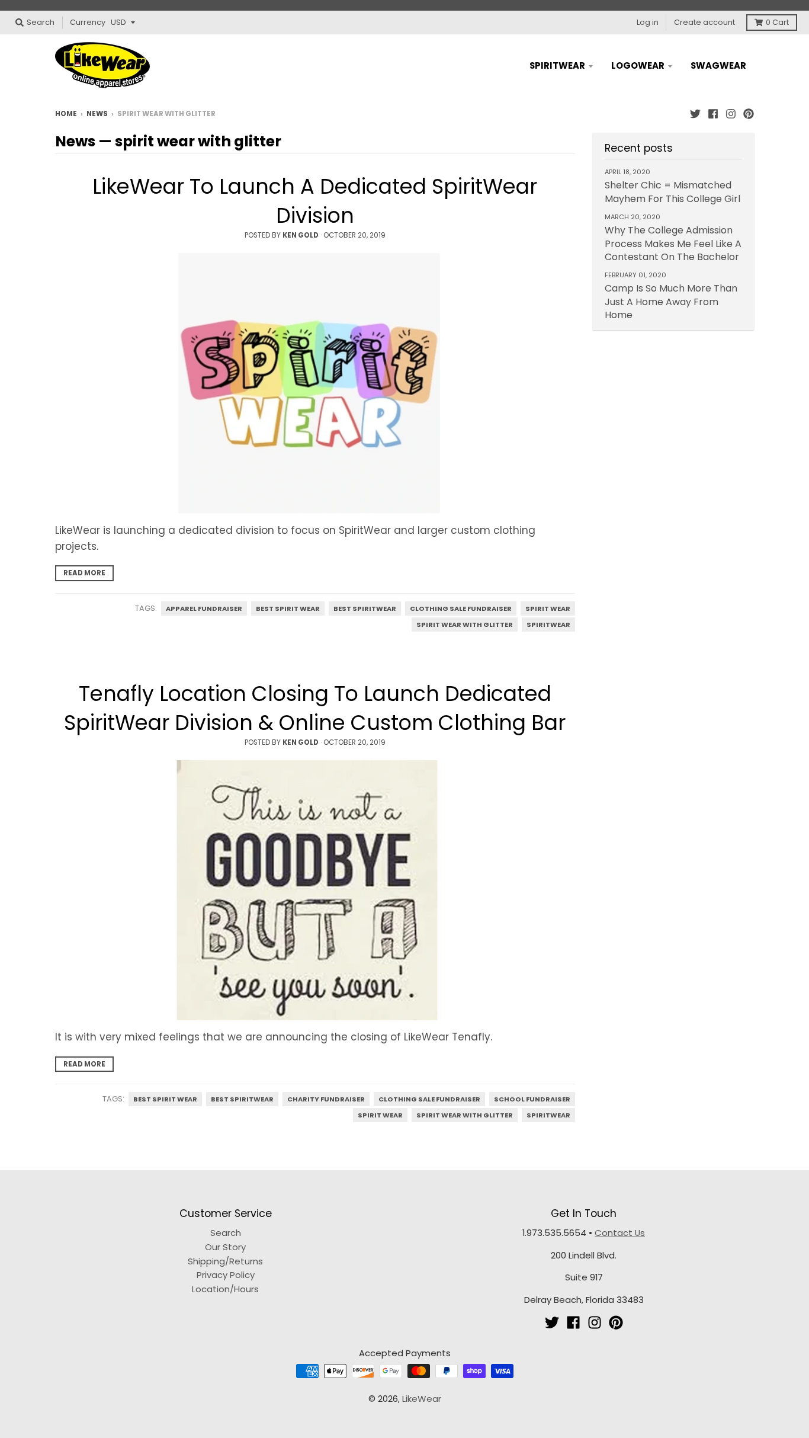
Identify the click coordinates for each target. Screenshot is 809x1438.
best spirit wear (288, 608)
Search (225, 1232)
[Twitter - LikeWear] (695, 113)
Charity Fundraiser (326, 1099)
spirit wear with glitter (464, 624)
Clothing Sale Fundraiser (461, 608)
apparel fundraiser (204, 608)
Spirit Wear (547, 608)
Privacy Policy (226, 1275)
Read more (84, 573)
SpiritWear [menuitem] (557, 65)
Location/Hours (225, 1289)
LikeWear (421, 1398)
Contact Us (620, 1232)
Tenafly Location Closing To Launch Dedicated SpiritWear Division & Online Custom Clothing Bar (315, 708)
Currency (87, 22)
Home (66, 114)
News (97, 114)
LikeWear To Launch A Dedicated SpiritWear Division (314, 201)
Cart (777, 22)
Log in (648, 22)
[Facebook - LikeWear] (713, 113)
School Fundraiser (532, 1099)
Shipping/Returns (225, 1261)
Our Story (225, 1247)
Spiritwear (548, 624)
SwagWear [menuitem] (718, 65)
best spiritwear (364, 608)
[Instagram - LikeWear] (730, 113)
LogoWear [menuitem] (637, 65)
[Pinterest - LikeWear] (748, 113)
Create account (704, 22)
